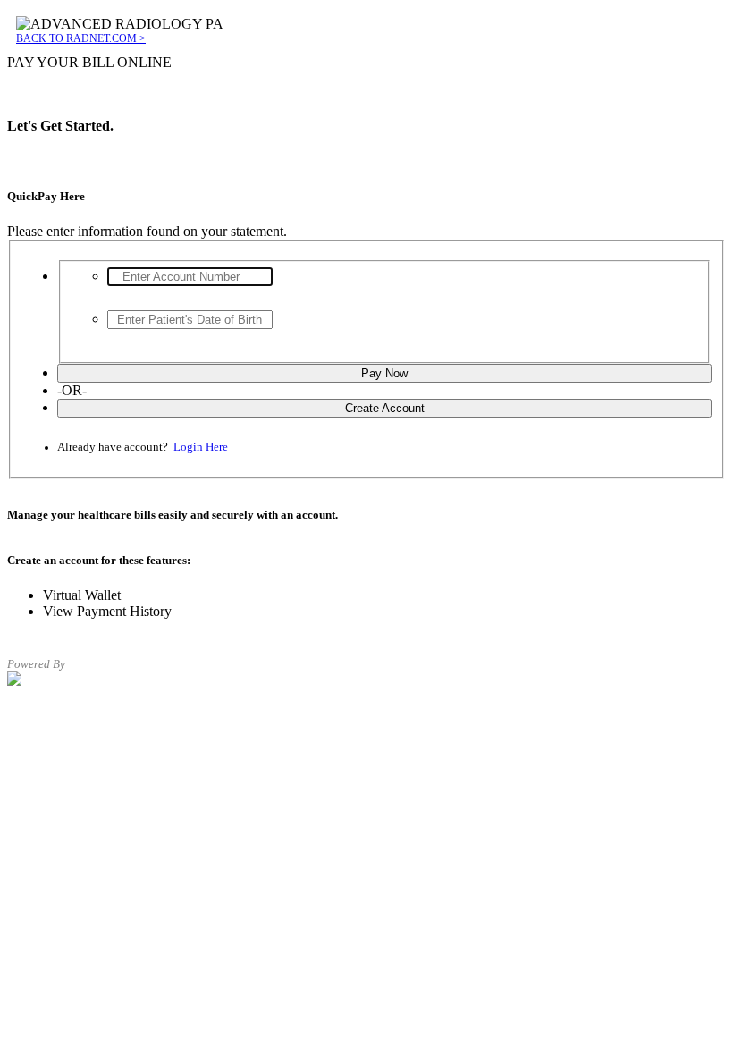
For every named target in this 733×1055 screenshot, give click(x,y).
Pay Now (384, 373)
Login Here (200, 447)
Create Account (385, 408)
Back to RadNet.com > (81, 38)
